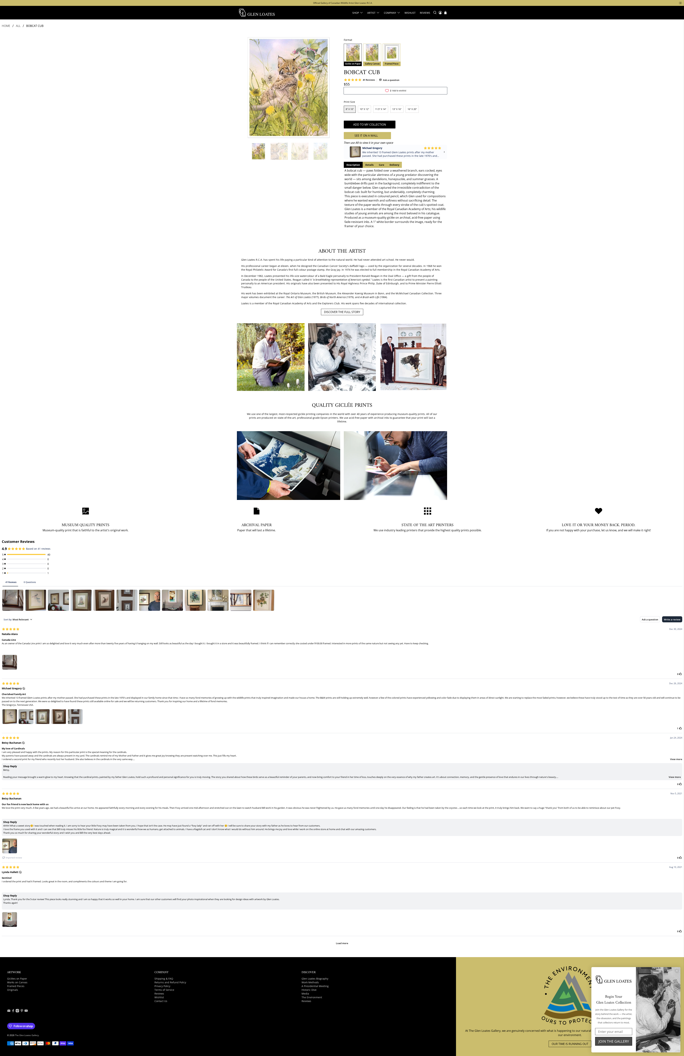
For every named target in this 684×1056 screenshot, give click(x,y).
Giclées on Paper (17, 978)
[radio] (353, 55)
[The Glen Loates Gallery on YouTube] (26, 1011)
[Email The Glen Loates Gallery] (9, 1011)
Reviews (425, 12)
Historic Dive (309, 990)
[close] (680, 3)
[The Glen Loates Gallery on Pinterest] (22, 1011)
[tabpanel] (395, 198)
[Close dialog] (677, 971)
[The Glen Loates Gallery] (257, 13)
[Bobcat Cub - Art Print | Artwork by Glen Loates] (288, 87)
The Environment (312, 997)
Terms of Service (164, 990)
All (18, 25)
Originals (12, 990)
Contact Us (160, 1001)
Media (305, 993)
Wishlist (410, 12)
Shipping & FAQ (163, 978)
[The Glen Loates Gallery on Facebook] (13, 1011)
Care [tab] (381, 164)
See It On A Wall (366, 136)
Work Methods (310, 982)
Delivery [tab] (394, 164)
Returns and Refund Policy (170, 982)
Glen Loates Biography (315, 978)
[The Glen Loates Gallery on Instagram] (17, 1011)
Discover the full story (342, 312)
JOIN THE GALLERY (613, 1041)
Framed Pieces (15, 986)
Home (6, 25)
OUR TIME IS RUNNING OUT (570, 1044)
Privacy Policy (162, 986)
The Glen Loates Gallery (27, 1035)
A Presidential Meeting (315, 986)
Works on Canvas (17, 982)
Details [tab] (369, 164)
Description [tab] (353, 164)
